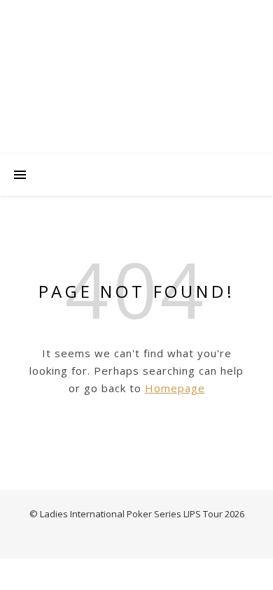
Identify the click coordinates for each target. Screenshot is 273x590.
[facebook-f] (107, 14)
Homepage (175, 388)
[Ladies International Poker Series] (136, 91)
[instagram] (137, 14)
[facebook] (156, 14)
